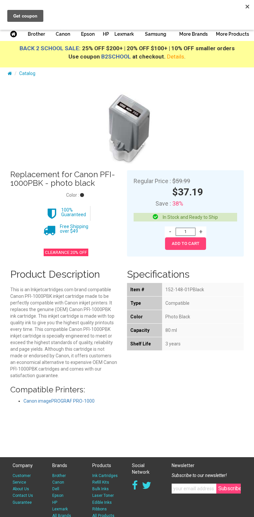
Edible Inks (102, 502)
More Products (232, 34)
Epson (88, 34)
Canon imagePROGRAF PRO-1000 (59, 401)
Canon (63, 34)
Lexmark (124, 34)
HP (106, 34)
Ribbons (99, 509)
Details (175, 56)
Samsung (155, 34)
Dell (55, 489)
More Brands (193, 34)
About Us (21, 489)
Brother (36, 34)
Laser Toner (103, 495)
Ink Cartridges (105, 475)
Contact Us (23, 495)
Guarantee (22, 502)
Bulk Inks (100, 489)
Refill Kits (100, 482)
